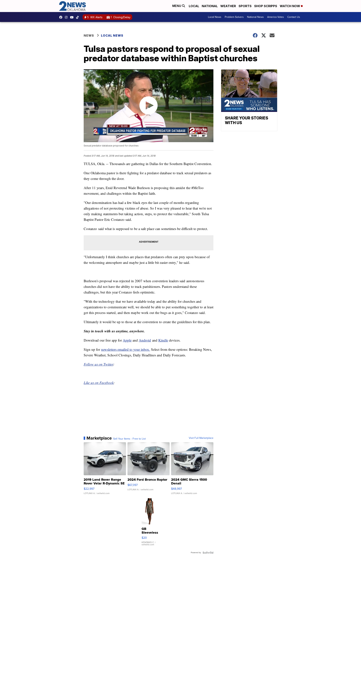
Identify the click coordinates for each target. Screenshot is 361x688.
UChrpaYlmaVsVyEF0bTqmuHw (72, 17)
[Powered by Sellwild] (207, 552)
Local (194, 6)
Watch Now (290, 6)
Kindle (163, 340)
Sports (245, 6)
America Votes (275, 17)
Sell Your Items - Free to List (129, 439)
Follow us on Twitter (98, 364)
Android (145, 340)
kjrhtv (61, 17)
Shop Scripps (265, 6)
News (89, 35)
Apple (127, 340)
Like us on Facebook (99, 382)
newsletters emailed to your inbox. (125, 349)
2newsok (67, 17)
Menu (177, 6)
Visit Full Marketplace (201, 438)
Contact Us (293, 17)
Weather (228, 6)
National (210, 6)
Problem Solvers (234, 17)
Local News (214, 17)
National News (255, 17)
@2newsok (78, 17)
